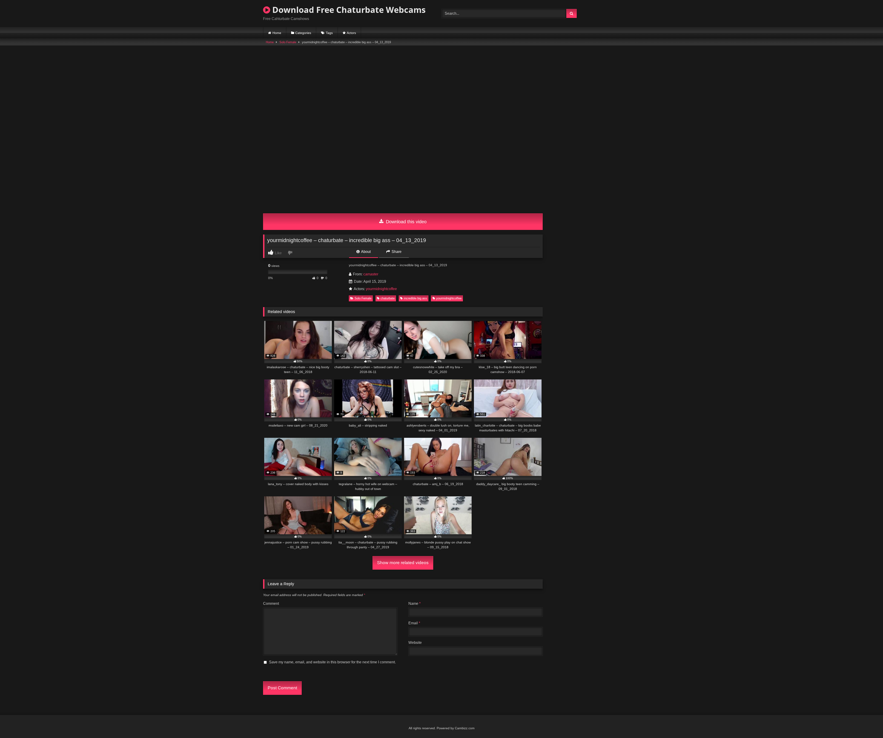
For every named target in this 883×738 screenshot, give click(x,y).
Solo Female (287, 42)
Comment (271, 603)
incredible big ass (415, 298)
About (365, 252)
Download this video (405, 221)
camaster (370, 274)
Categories (303, 33)
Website (415, 643)
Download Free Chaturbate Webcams (348, 9)
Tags (329, 33)
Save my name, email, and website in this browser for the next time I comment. (332, 662)
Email (414, 623)
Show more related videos (403, 562)
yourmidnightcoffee (381, 289)
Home (276, 33)
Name (414, 603)
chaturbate (388, 298)
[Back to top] (869, 724)
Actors (351, 33)
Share (396, 252)
